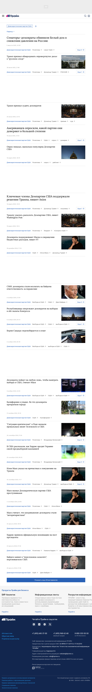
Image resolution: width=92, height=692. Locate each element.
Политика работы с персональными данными (16, 680)
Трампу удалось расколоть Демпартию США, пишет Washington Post (32, 216)
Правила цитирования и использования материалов (18, 678)
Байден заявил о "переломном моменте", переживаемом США (27, 558)
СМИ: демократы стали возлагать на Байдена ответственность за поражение (29, 287)
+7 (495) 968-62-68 (60, 634)
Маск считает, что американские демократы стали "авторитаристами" (31, 513)
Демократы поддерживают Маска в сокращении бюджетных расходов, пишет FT (30, 238)
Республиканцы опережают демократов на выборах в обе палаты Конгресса (32, 309)
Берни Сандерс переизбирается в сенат (26, 330)
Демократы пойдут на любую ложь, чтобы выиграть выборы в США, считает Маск (32, 381)
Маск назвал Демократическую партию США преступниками (29, 491)
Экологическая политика (10, 688)
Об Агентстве (7, 633)
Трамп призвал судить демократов (24, 105)
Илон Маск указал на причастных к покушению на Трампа (31, 469)
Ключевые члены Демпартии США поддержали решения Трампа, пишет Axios (38, 198)
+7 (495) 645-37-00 (39, 633)
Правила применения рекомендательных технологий (18, 683)
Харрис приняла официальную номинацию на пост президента (32, 536)
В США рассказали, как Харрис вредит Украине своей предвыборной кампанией (30, 447)
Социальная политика (9, 685)
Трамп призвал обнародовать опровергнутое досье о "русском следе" (32, 57)
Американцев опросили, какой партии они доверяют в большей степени (34, 130)
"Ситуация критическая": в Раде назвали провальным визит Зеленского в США (26, 425)
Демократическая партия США (20, 26)
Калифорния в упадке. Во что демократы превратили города (27, 403)
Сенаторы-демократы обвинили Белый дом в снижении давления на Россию (37, 39)
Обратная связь (8, 636)
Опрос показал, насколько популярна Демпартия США (31, 148)
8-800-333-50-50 (82, 634)
